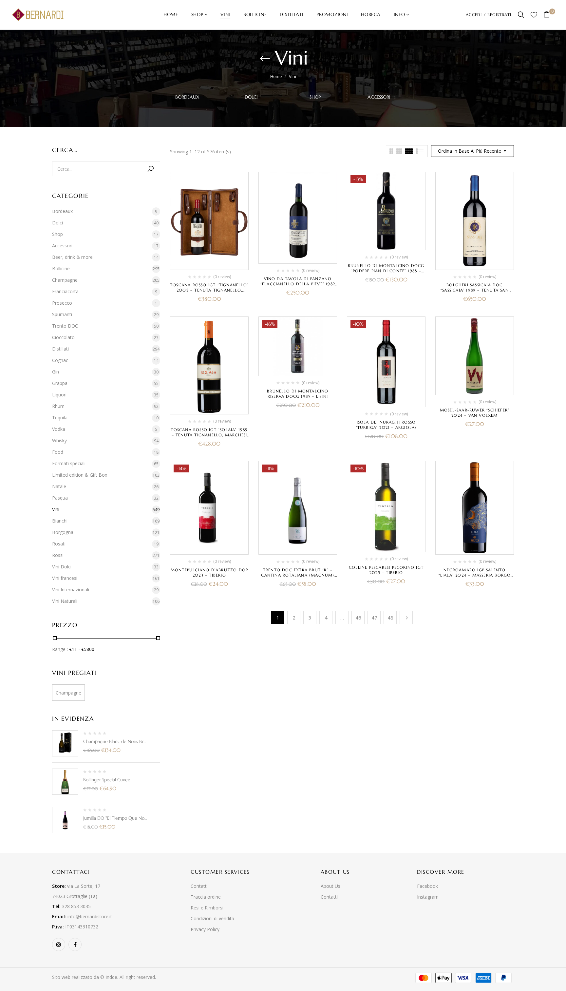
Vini (55, 509)
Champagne (65, 280)
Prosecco (62, 303)
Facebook (427, 886)
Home (276, 76)
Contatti (199, 886)
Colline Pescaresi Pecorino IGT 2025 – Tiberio (386, 570)
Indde (111, 977)
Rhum (58, 406)
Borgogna (62, 532)
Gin (55, 372)
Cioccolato (63, 337)
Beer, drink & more (72, 257)
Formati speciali (68, 463)
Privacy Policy (205, 929)
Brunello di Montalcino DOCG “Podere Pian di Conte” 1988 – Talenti (386, 270)
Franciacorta (65, 291)
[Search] (150, 169)
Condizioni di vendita (212, 918)
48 (390, 617)
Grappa (59, 383)
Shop (315, 97)
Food (57, 452)
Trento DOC (65, 326)
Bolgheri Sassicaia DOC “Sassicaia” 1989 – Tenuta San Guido (475, 290)
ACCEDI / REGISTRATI (488, 14)
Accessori (379, 97)
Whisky (59, 440)
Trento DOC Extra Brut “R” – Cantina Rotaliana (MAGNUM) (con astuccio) (297, 575)
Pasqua (60, 498)
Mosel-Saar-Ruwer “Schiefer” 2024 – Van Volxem (474, 413)
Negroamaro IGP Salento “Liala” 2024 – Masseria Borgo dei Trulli (475, 575)
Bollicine (61, 268)
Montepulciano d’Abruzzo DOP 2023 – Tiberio (209, 572)
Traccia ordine (206, 897)
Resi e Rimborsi (207, 908)
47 (374, 617)
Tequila (59, 417)
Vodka (58, 429)
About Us (330, 886)
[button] (549, 15)
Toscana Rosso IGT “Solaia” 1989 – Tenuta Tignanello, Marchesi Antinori (209, 435)
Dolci (251, 97)
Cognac (60, 360)
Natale (59, 486)
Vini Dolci (61, 566)
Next (406, 617)
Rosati (59, 544)
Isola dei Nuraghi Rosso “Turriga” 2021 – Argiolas (386, 425)
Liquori (59, 394)
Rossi (58, 555)
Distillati (60, 349)
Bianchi (59, 521)
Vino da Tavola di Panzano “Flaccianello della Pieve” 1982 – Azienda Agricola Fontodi (297, 284)
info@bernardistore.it (89, 916)
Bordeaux (187, 97)
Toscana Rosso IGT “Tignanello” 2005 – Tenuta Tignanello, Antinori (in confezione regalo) (209, 292)
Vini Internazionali (70, 589)
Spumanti (62, 314)
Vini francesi (64, 578)
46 (358, 617)
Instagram (428, 897)
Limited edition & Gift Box (79, 475)
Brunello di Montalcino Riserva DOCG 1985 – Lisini (297, 394)
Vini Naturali (64, 601)
